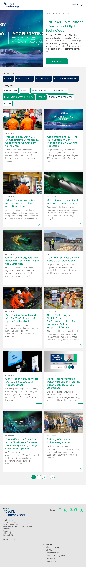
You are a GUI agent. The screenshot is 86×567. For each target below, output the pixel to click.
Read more (57, 61)
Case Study (10, 90)
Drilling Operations (65, 79)
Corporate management (55, 556)
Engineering (43, 79)
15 (52, 477)
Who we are (47, 544)
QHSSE (49, 550)
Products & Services (61, 97)
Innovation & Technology (18, 97)
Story (7, 103)
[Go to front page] (11, 5)
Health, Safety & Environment (49, 90)
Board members (52, 553)
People (41, 97)
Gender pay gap (52, 558)
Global (8, 79)
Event (24, 90)
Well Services (24, 79)
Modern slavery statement (56, 561)
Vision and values (53, 547)
